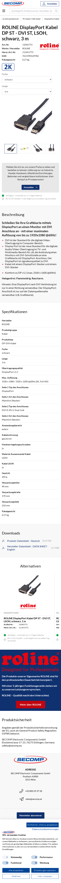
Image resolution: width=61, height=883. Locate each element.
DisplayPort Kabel (51, 19)
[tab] (10, 149)
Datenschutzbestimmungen (45, 829)
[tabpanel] (30, 120)
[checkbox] (5, 857)
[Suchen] (56, 10)
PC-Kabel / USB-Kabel (31, 19)
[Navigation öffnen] (4, 11)
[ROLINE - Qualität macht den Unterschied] (30, 662)
